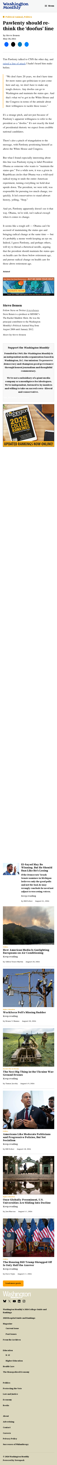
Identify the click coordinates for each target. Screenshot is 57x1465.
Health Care (8, 1366)
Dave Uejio (10, 1274)
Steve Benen (13, 35)
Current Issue (12, 1328)
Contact (7, 1427)
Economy (7, 1399)
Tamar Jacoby (12, 1083)
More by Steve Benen (14, 334)
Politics (28, 16)
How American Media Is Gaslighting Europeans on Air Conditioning (26, 951)
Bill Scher (28, 901)
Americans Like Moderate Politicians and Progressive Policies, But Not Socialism (27, 1137)
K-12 (8, 1355)
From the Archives (12, 1340)
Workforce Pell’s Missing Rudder (24, 1012)
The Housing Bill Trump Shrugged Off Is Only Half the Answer (27, 1263)
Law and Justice (10, 1394)
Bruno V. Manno (12, 1021)
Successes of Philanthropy (16, 1444)
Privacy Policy (10, 1438)
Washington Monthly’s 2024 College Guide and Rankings (25, 1311)
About (6, 1416)
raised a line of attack (14, 63)
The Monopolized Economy (16, 1372)
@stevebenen (32, 310)
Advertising (8, 1422)
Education (8, 1350)
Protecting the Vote (12, 1388)
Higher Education (9, 1009)
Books (6, 1405)
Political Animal (14, 16)
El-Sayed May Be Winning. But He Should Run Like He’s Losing (36, 867)
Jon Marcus (11, 1211)
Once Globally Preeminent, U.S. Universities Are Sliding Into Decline (27, 1201)
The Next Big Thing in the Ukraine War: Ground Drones (28, 1073)
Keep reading (28, 895)
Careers (7, 1433)
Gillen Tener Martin (14, 962)
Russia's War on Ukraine (11, 1069)
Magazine (7, 1323)
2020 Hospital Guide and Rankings (19, 1318)
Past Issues (11, 1334)
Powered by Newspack (13, 1460)
